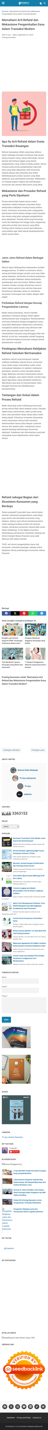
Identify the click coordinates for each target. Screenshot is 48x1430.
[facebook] (6, 613)
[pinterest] (24, 613)
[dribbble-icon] (43, 1406)
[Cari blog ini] (44, 3)
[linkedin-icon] (30, 1406)
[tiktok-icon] (36, 1406)
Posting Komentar (9, 37)
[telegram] (41, 613)
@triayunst (9, 1248)
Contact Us (37, 1418)
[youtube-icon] (24, 1406)
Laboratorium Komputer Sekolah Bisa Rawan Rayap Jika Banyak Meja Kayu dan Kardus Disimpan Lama (30, 1182)
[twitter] (15, 613)
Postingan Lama (38, 750)
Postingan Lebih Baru (11, 750)
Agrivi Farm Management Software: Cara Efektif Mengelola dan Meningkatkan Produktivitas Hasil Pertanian (29, 905)
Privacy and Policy (24, 1418)
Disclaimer (11, 1418)
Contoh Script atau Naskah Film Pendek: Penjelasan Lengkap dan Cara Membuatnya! (28, 958)
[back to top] (43, 1424)
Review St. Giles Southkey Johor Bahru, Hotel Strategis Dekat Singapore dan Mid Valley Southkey (30, 1192)
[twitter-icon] (11, 1406)
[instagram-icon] (17, 1406)
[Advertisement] (24, 66)
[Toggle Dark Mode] (41, 3)
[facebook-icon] (4, 1406)
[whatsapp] (32, 613)
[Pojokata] (24, 3)
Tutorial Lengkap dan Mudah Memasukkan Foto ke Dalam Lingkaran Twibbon (28, 890)
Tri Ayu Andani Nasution (12, 1137)
